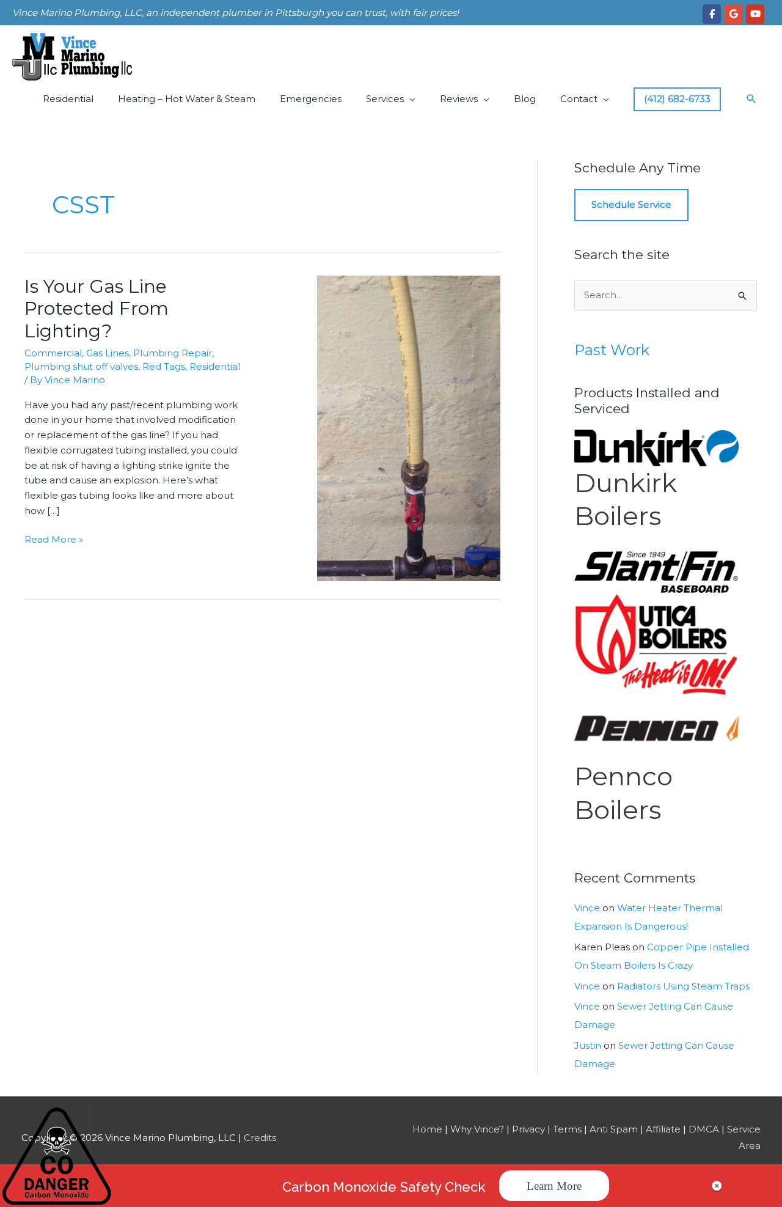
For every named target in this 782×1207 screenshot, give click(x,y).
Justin (587, 1045)
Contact (578, 99)
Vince (587, 908)
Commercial (53, 353)
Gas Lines (107, 353)
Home (427, 1129)
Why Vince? (477, 1129)
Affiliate (663, 1129)
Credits (260, 1137)
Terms (567, 1129)
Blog (525, 99)
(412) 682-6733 (677, 99)
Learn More (554, 1185)
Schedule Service (631, 204)
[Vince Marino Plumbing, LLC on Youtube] (755, 14)
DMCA (704, 1129)
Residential (68, 99)
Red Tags (163, 366)
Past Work (611, 350)
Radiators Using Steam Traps (683, 986)
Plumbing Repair (172, 353)
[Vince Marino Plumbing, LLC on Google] (734, 14)
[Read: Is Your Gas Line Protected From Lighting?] (408, 427)
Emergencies (311, 99)
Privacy (528, 1129)
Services (385, 99)
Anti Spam (614, 1129)
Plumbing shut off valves (81, 366)
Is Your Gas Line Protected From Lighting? (96, 309)
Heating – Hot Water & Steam (186, 99)
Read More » (53, 540)
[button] (751, 99)
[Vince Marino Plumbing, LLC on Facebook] (712, 14)
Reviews (459, 99)
